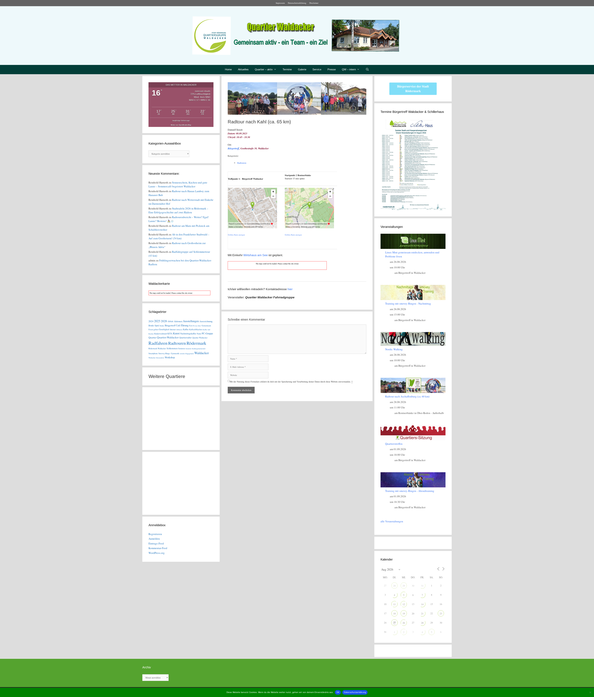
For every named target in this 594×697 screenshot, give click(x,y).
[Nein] (590, 692)
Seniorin (188, 348)
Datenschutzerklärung (297, 3)
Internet (173, 329)
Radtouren (241, 162)
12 (403, 604)
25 (394, 622)
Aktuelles (243, 69)
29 (403, 585)
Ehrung (184, 325)
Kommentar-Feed (157, 548)
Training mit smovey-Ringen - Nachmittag (408, 303)
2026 (164, 321)
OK (337, 692)
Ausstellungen (191, 321)
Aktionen (178, 321)
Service (316, 69)
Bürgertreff (233, 148)
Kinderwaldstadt (160, 333)
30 (413, 585)
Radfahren (158, 343)
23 (441, 613)
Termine (287, 69)
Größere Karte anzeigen (236, 235)
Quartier (152, 337)
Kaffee (186, 329)
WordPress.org (156, 553)
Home (228, 69)
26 (403, 622)
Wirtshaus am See (255, 255)
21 (422, 613)
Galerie (302, 69)
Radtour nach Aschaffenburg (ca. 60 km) (407, 396)
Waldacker (201, 353)
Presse (331, 69)
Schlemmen (172, 348)
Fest (190, 325)
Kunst (176, 333)
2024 (150, 321)
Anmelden (154, 538)
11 (394, 604)
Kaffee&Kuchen (195, 329)
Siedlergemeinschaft (198, 348)
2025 (157, 321)
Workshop (170, 357)
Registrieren (155, 534)
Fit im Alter (197, 326)
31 (422, 585)
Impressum (280, 3)
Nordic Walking (394, 349)
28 (394, 585)
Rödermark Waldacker (157, 348)
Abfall (170, 321)
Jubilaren (179, 329)
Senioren (181, 348)
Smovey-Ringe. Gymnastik (168, 353)
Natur (199, 333)
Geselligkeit (164, 329)
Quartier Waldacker (199, 337)
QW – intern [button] (349, 69)
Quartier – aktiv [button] (264, 69)
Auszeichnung (205, 321)
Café (178, 325)
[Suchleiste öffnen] (367, 69)
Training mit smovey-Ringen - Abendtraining (409, 491)
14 (422, 604)
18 (394, 613)
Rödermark (196, 343)
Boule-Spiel (153, 325)
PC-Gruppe (207, 333)
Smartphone (153, 353)
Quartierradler (185, 337)
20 (413, 613)
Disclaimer (313, 3)
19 (403, 613)
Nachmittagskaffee (188, 333)
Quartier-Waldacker (168, 337)
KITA (169, 333)
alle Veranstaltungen (392, 521)
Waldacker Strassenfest (156, 358)
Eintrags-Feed (156, 543)
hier (290, 289)
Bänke (162, 326)
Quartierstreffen (393, 443)
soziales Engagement (187, 353)
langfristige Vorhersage (181, 120)
